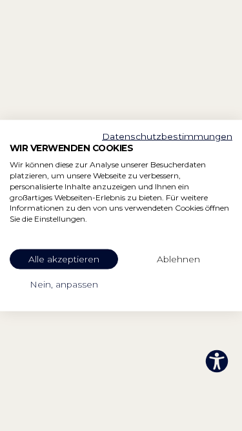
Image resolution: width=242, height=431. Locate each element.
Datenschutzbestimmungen (167, 136)
